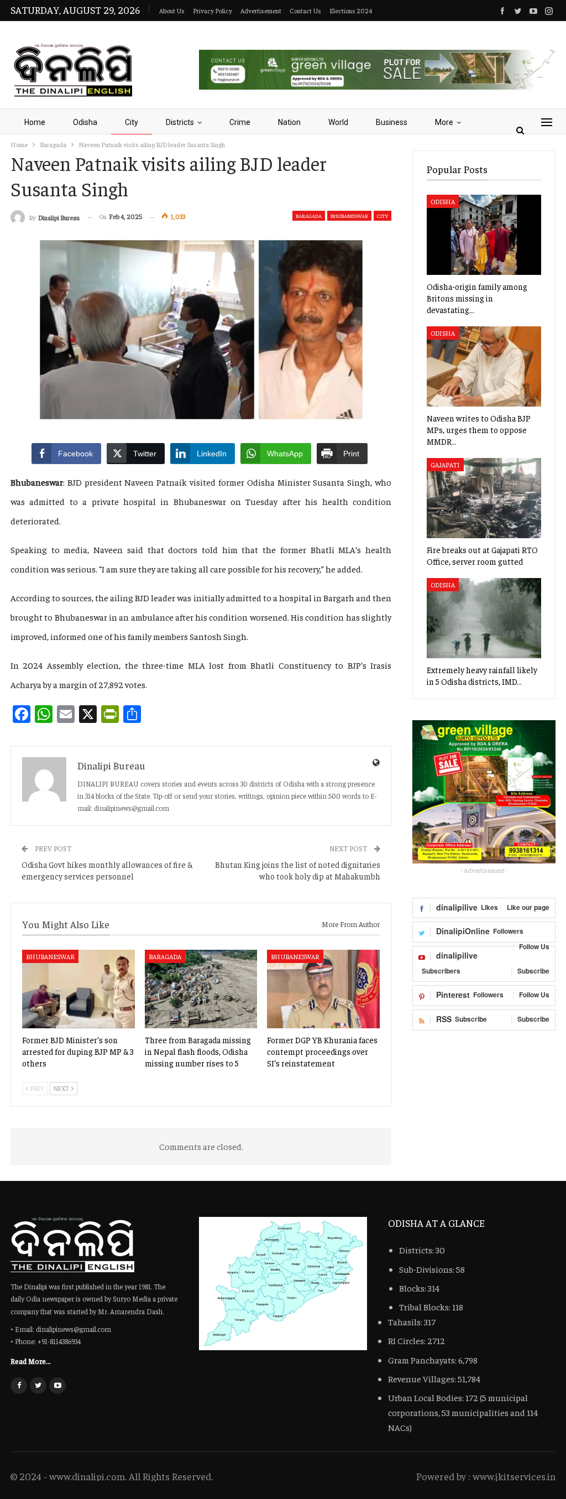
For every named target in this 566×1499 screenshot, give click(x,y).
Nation (289, 122)
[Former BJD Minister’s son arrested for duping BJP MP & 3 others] (78, 989)
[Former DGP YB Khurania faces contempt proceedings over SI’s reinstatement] (323, 989)
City (131, 122)
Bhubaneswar (349, 215)
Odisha (85, 122)
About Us (172, 10)
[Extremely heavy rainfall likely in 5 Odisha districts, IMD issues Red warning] (484, 618)
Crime (239, 122)
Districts (180, 122)
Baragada (309, 215)
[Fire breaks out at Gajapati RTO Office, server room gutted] (484, 498)
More (444, 122)
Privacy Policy (212, 10)
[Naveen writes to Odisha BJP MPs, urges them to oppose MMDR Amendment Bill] (484, 366)
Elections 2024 (350, 10)
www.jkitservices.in (514, 1476)
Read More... (31, 1361)
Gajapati (445, 464)
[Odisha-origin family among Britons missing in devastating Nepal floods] (484, 235)
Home (34, 122)
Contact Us (305, 10)
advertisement (260, 10)
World (338, 122)
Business (391, 122)
